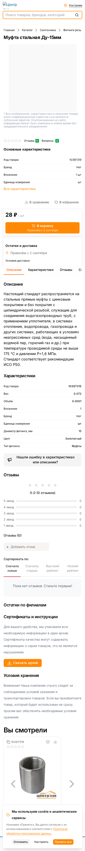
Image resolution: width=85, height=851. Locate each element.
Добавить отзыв (20, 547)
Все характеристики (20, 189)
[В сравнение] (55, 742)
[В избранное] (48, 742)
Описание (14, 270)
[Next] (72, 784)
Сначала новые (12, 568)
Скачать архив (25, 663)
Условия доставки (17, 260)
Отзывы (66, 270)
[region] (42, 784)
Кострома (75, 5)
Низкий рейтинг (73, 568)
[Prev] (13, 784)
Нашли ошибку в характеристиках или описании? (46, 459)
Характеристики (40, 270)
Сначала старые (32, 568)
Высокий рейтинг (52, 568)
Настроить (41, 842)
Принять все (63, 842)
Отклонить (21, 842)
